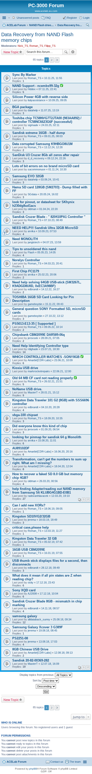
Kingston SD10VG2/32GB (31, 516)
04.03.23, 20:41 (53, 263)
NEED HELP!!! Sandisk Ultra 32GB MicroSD (45, 228)
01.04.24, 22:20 (48, 209)
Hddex (32, 89)
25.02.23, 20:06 (47, 274)
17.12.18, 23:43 (45, 582)
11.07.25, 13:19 (50, 110)
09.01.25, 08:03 (53, 136)
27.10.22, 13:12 (54, 315)
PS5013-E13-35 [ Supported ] (33, 323)
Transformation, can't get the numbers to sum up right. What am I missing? (49, 461)
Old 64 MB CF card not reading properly (43, 378)
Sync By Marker (24, 75)
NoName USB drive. (27, 389)
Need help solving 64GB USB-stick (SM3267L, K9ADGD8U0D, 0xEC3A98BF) (46, 284)
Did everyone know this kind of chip (39, 426)
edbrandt (33, 289)
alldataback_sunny (39, 619)
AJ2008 (32, 593)
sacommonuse (36, 169)
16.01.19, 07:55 (53, 552)
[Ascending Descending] (46, 686)
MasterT (33, 392)
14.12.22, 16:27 (50, 289)
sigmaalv (33, 125)
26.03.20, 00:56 (48, 481)
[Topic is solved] (61, 85)
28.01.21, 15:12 (50, 392)
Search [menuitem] (88, 26)
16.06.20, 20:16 (63, 451)
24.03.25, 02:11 (50, 125)
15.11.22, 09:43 (54, 304)
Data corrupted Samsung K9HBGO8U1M (42, 144)
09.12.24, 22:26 (56, 158)
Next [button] (57, 60)
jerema (32, 519)
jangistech (34, 242)
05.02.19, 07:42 (53, 541)
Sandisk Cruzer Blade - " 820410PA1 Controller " (48, 217)
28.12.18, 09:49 (50, 567)
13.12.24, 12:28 (53, 147)
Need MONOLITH (25, 239)
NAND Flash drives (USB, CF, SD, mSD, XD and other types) (41, 25)
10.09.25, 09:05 (57, 100)
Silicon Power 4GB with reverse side (40, 97)
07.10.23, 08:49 (53, 220)
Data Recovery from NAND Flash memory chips (69, 25)
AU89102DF (20, 448)
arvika (31, 231)
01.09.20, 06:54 (50, 429)
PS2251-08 (20, 638)
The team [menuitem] (75, 761)
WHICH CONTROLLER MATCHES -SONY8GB (46, 357)
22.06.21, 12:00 (62, 371)
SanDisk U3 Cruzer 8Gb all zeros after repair (45, 155)
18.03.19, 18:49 (48, 519)
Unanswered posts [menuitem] (28, 17)
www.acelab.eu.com (46, 11)
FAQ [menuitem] (48, 17)
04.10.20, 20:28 (50, 407)
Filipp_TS (49, 45)
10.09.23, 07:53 (47, 231)
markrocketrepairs (39, 371)
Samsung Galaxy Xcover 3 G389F (37, 627)
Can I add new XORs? (28, 505)
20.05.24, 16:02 (49, 194)
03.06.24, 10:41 (50, 179)
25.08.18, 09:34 (62, 619)
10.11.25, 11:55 (53, 78)
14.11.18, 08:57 (50, 608)
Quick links (4, 18)
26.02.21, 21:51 (53, 381)
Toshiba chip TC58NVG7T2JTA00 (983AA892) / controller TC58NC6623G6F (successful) (46, 120)
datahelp (33, 110)
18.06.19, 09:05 (53, 508)
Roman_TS (36, 45)
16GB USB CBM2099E (28, 549)
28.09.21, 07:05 (50, 338)
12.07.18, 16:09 (50, 663)
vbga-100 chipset (25, 415)
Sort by (37, 680)
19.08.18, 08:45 (48, 630)
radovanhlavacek (38, 495)
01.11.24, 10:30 (57, 169)
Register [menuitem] (72, 17)
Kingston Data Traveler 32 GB (34, 538)
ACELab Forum (16, 25)
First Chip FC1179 (25, 271)
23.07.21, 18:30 (50, 349)
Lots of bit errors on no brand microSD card (45, 166)
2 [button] (52, 60)
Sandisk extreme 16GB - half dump (38, 133)
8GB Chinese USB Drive (30, 649)
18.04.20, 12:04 (63, 466)
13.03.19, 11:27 (53, 530)
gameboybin (35, 304)
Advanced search (73, 52)
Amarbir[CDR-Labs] (39, 360)
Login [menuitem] (86, 17)
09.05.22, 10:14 (53, 326)
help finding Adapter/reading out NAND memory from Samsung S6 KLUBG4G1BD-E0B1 (48, 490)
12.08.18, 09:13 (63, 652)
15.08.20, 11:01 (47, 440)
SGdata (32, 194)
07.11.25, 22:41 (48, 89)
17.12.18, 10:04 (49, 593)
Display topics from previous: (37, 674)
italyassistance (36, 100)
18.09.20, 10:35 (53, 418)
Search (66, 52)
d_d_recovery (36, 158)
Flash (31, 252)
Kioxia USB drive (25, 368)
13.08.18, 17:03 (48, 641)
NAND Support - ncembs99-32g (36, 86)
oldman (32, 209)
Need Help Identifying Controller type (40, 346)
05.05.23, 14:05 (46, 252)
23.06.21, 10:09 (63, 360)
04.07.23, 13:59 (52, 242)
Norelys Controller (26, 260)
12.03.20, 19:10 (60, 495)
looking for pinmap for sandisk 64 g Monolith (46, 437)
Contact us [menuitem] (56, 761)
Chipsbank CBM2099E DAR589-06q (38, 335)
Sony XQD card (24, 590)
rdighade (33, 349)
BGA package (22, 107)
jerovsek (33, 338)
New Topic (11, 52)
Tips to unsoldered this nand (34, 249)
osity (30, 582)
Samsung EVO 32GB (28, 176)
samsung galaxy (24, 616)
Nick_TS (23, 45)
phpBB (33, 768)
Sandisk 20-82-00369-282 (30, 660)
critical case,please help (30, 527)
